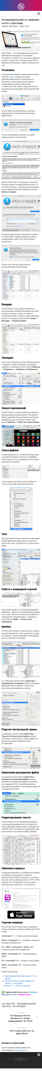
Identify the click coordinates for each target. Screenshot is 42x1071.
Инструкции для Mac (26, 1004)
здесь (11, 77)
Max (3, 994)
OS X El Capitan (19, 1006)
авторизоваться (20, 1050)
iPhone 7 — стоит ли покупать (18, 986)
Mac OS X (11, 1004)
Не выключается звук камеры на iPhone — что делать (19, 982)
